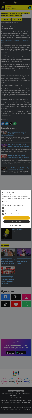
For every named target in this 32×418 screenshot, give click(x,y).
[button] (16, 225)
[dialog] (16, 209)
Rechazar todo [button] (16, 221)
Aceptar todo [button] (16, 218)
